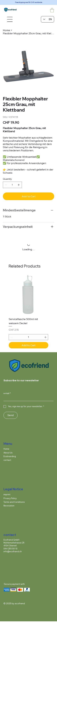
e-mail (7, 393)
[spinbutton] (28, 337)
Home (6, 449)
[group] (28, 312)
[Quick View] (28, 295)
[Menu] (9, 19)
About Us (8, 452)
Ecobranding (9, 456)
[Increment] (46, 337)
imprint (6, 494)
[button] (52, 10)
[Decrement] (11, 337)
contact (7, 460)
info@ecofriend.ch (12, 551)
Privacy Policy (10, 498)
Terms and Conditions (14, 502)
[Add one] (19, 185)
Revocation (8, 505)
